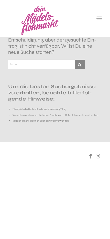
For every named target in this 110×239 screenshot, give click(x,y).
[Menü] (99, 18)
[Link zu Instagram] (98, 156)
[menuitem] (99, 18)
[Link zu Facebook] (90, 156)
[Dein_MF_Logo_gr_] (45, 20)
